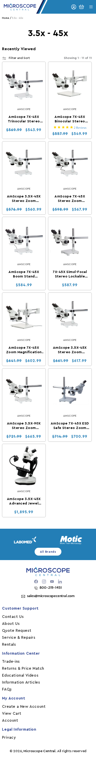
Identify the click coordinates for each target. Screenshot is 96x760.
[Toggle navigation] (91, 7)
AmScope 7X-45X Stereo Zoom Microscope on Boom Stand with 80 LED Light (70, 198)
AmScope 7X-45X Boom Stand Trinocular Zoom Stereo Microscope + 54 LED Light (24, 274)
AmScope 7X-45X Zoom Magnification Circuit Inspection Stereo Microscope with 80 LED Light (24, 350)
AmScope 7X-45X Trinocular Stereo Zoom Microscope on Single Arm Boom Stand (24, 119)
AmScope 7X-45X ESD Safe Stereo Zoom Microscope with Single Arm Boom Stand (70, 425)
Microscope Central (39, 751)
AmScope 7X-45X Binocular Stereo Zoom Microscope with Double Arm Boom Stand (70, 119)
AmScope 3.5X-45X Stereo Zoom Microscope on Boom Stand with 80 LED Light (70, 350)
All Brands (48, 551)
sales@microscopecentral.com (51, 596)
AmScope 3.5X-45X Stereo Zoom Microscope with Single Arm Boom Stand (24, 198)
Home (5, 18)
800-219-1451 (51, 588)
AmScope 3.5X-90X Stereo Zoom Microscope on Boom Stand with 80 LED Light (24, 425)
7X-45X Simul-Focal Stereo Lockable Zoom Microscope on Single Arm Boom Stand (70, 274)
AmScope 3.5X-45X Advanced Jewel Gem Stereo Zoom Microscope (24, 501)
